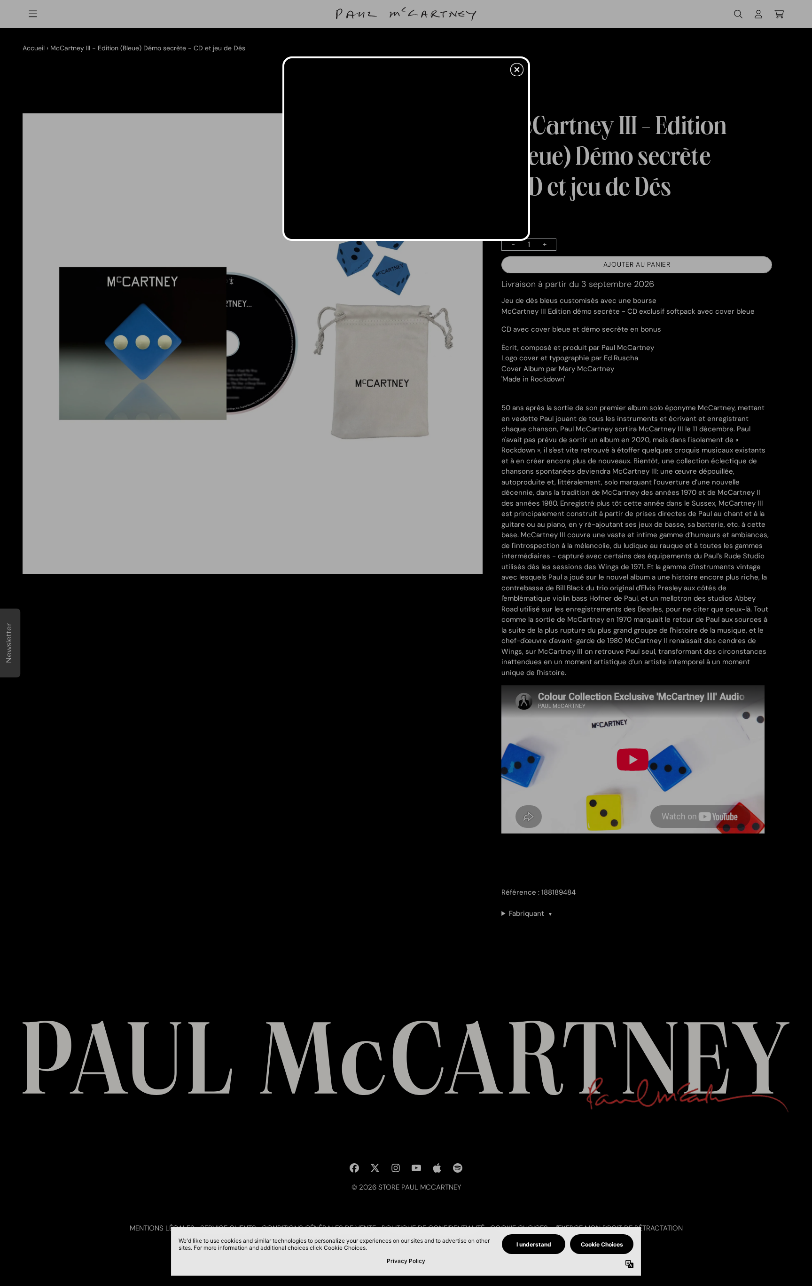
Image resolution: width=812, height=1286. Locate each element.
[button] (517, 69)
